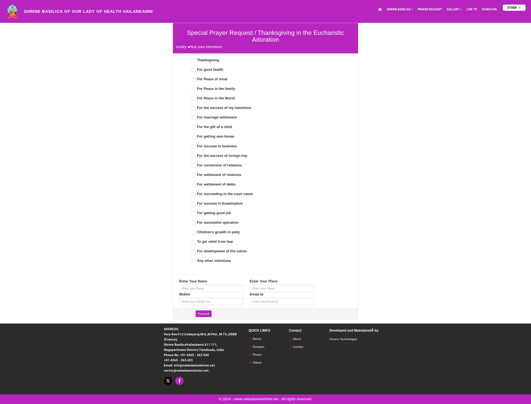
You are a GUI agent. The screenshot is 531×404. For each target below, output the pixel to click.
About (297, 338)
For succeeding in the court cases (225, 194)
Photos (257, 354)
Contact (298, 346)
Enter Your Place (263, 281)
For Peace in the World (216, 98)
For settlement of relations (219, 175)
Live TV (471, 9)
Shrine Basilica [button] (398, 9)
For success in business (217, 146)
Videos (257, 362)
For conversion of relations (219, 165)
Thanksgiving (208, 60)
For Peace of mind (212, 79)
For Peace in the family (216, 89)
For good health (210, 70)
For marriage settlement (217, 117)
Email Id (256, 294)
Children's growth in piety (218, 232)
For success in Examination (220, 203)
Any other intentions (214, 261)
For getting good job (214, 213)
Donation (489, 9)
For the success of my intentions (224, 108)
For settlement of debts (216, 184)
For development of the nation (222, 251)
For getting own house (215, 136)
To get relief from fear (215, 242)
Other (512, 7)
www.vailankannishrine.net (256, 399)
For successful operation (217, 223)
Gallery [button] (453, 9)
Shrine (257, 338)
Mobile (184, 294)
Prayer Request (430, 9)
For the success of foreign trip (222, 156)
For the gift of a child (214, 127)
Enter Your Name (193, 281)
